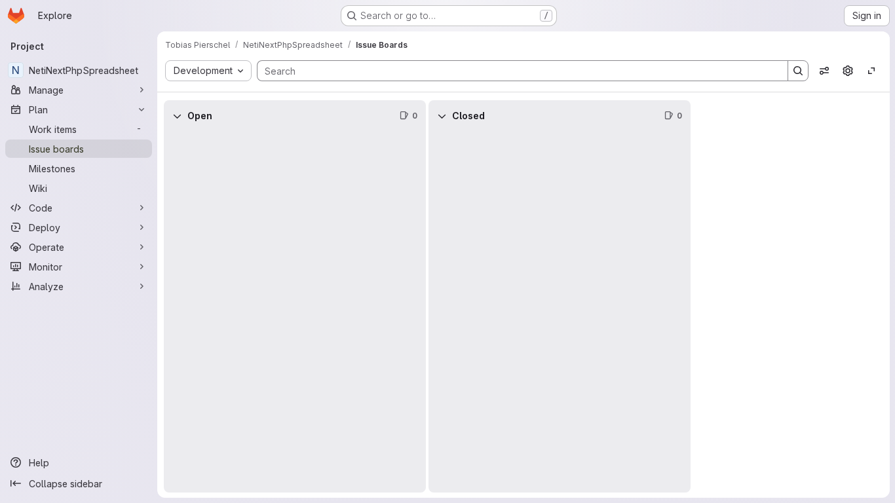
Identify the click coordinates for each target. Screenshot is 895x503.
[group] (295, 312)
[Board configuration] (847, 70)
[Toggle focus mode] (871, 70)
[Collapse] (177, 116)
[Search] (798, 70)
